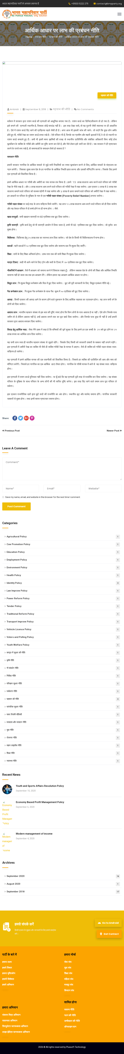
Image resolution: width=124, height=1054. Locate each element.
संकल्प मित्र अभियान (11, 1014)
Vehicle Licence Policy (62, 629)
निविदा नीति (62, 675)
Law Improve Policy (62, 590)
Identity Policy (62, 583)
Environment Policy (62, 567)
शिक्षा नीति (62, 753)
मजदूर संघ (68, 984)
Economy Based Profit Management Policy (40, 802)
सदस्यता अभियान (9, 1020)
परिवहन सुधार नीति (62, 683)
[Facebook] (14, 418)
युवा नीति (62, 730)
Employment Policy (62, 559)
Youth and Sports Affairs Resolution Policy (40, 786)
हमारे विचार (7, 967)
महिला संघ (68, 979)
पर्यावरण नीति (62, 691)
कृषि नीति (62, 660)
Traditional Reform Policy (62, 614)
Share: (5, 418)
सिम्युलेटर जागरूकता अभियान (15, 1026)
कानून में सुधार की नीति (62, 652)
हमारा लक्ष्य (7, 961)
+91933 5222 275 (79, 3)
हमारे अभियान (8, 984)
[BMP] (24, 13)
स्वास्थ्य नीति (62, 760)
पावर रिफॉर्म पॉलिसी (62, 714)
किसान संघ (69, 990)
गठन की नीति (70, 1015)
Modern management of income (34, 833)
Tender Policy (62, 606)
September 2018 (63, 891)
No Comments (85, 109)
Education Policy (62, 552)
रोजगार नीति (62, 737)
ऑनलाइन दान (70, 1026)
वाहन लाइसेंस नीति (62, 745)
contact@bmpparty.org (109, 3)
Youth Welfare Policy (62, 644)
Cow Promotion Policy (62, 544)
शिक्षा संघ (68, 973)
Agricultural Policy (62, 536)
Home (29, 36)
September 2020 (63, 876)
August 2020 (62, 883)
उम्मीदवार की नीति (72, 1020)
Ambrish (14, 109)
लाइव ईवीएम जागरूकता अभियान (16, 1031)
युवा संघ (67, 967)
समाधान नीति (40, 36)
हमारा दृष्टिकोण (8, 973)
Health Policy (62, 575)
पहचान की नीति (55, 36)
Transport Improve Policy (62, 621)
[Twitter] (20, 418)
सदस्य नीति (69, 1009)
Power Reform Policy (62, 598)
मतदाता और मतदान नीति (62, 722)
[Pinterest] (32, 418)
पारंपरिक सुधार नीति (62, 706)
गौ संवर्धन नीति (62, 668)
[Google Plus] (26, 418)
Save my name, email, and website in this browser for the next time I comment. (42, 497)
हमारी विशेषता (8, 979)
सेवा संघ (67, 961)
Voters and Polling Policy (62, 637)
